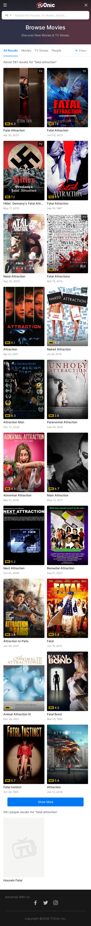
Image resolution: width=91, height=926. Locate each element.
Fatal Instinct (12, 787)
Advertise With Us (17, 897)
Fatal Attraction (14, 130)
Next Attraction (14, 568)
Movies (26, 50)
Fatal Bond (54, 714)
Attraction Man (13, 422)
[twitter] (45, 905)
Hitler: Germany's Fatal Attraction (23, 203)
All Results (10, 50)
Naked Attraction (59, 349)
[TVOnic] (45, 5)
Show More (45, 802)
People (56, 50)
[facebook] (35, 905)
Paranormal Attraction (62, 422)
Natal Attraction (14, 276)
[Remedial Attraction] (67, 535)
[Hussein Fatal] (23, 847)
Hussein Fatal (12, 880)
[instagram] (55, 905)
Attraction (10, 349)
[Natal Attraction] (23, 243)
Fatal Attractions (58, 276)
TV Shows (41, 50)
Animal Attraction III (17, 714)
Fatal (50, 641)
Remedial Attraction (60, 568)
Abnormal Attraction (17, 495)
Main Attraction (57, 495)
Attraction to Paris (16, 641)
